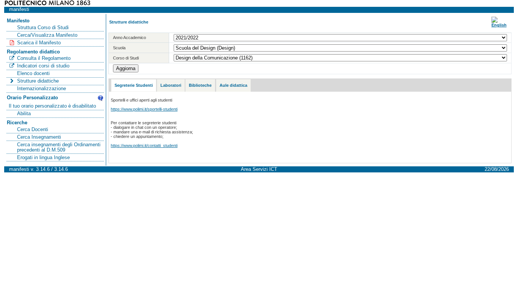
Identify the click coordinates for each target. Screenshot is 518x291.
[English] (499, 25)
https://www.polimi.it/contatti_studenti (144, 145)
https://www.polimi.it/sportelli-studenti (144, 109)
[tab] (133, 85)
